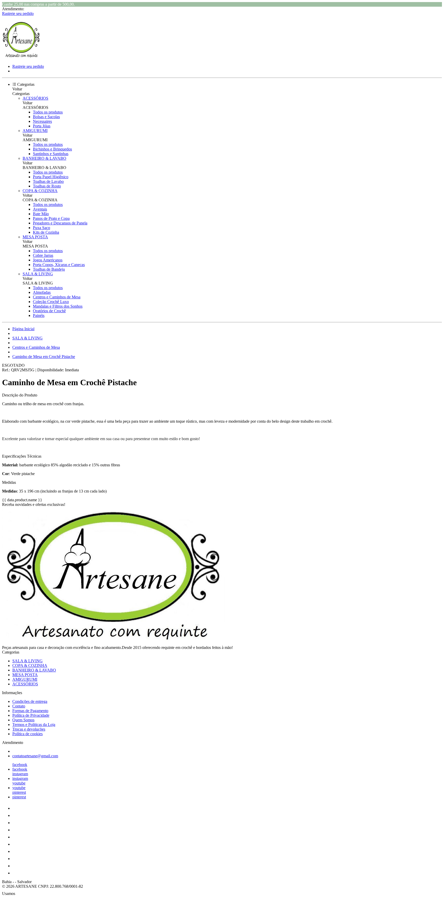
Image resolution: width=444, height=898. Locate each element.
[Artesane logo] (21, 57)
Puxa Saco (41, 227)
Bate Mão (41, 214)
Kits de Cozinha (46, 232)
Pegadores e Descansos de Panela (60, 223)
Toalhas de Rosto (47, 186)
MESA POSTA (35, 237)
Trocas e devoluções (28, 729)
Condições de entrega (29, 701)
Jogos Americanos (47, 260)
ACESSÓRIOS (35, 98)
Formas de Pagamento (30, 710)
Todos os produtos (48, 112)
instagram (20, 774)
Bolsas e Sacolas (46, 117)
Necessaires (42, 121)
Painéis (38, 315)
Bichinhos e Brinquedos (52, 149)
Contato (18, 706)
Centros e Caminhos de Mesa (56, 297)
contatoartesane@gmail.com (35, 756)
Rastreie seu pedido (18, 13)
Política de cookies (27, 734)
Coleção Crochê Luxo (51, 301)
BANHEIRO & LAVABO (44, 158)
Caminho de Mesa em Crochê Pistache (43, 356)
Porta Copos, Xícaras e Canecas (59, 264)
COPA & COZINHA (40, 190)
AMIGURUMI (35, 130)
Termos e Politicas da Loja (33, 724)
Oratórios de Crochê (49, 311)
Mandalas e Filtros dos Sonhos (57, 306)
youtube (18, 783)
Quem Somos (23, 720)
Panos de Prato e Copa (51, 218)
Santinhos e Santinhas (50, 154)
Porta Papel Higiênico (50, 177)
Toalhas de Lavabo (48, 181)
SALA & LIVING (38, 274)
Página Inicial (23, 329)
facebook (19, 764)
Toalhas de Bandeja (49, 269)
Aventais (40, 209)
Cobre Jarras (43, 255)
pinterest (19, 792)
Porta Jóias (41, 126)
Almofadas (42, 292)
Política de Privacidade (30, 715)
